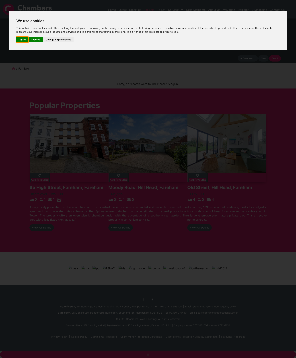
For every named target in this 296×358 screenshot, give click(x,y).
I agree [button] (22, 39)
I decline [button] (35, 39)
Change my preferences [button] (58, 39)
